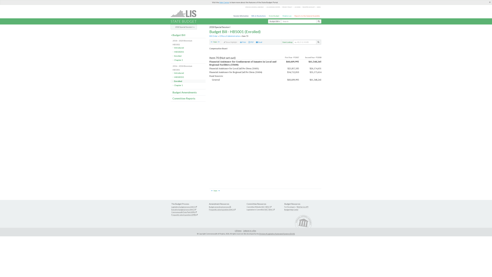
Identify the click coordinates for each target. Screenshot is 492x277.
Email (260, 42)
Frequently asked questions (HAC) (221, 210)
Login (319, 7)
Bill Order (213, 36)
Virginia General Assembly (254, 7)
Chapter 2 (178, 60)
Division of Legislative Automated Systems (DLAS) (277, 234)
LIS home (297, 7)
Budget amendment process (219, 207)
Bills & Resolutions (259, 16)
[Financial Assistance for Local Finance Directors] (218, 42)
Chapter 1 (178, 85)
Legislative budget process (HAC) (183, 207)
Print (244, 42)
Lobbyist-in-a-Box (249, 231)
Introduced (179, 47)
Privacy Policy (287, 7)
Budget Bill (274, 21)
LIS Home (238, 231)
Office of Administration (229, 36)
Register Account (309, 7)
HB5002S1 (179, 52)
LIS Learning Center (273, 7)
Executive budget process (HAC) (182, 210)
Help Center (224, 2)
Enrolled (177, 56)
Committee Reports (183, 98)
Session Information (241, 16)
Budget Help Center (291, 210)
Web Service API (302, 207)
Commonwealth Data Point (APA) (183, 212)
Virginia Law (286, 16)
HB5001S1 (179, 77)
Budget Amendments (184, 92)
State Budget (274, 16)
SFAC (268, 207)
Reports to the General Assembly (307, 16)
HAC (263, 207)
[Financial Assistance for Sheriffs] (212, 42)
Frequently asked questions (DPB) (183, 215)
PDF (252, 42)
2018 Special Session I (184, 27)
